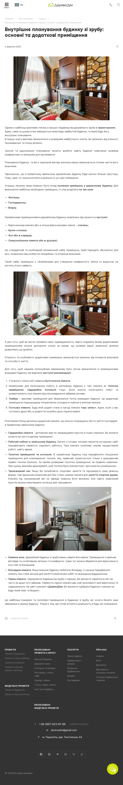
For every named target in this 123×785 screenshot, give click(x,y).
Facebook (41, 754)
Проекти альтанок (15, 662)
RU (21, 5)
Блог (98, 660)
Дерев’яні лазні (42, 663)
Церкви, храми (42, 680)
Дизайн (71, 676)
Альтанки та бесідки (44, 668)
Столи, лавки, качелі (45, 684)
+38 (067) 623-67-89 (52, 724)
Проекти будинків (15, 653)
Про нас (101, 649)
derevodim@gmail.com (64, 730)
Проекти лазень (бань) (17, 658)
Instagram (49, 754)
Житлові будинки (43, 659)
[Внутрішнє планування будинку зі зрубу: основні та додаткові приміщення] (61, 88)
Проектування (74, 656)
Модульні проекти (17, 686)
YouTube (65, 754)
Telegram (57, 754)
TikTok (81, 754)
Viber (73, 754)
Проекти (10, 649)
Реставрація (73, 680)
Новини (100, 656)
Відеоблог (101, 665)
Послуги (73, 649)
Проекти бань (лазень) (17, 694)
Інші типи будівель (43, 689)
